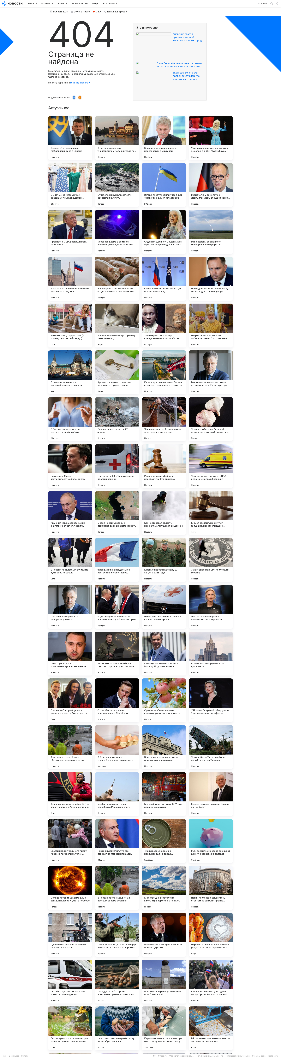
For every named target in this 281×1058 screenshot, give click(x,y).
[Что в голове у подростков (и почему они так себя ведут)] (70, 325)
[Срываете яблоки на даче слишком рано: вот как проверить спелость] (164, 700)
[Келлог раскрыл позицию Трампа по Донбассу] (211, 794)
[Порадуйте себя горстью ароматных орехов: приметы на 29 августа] (117, 982)
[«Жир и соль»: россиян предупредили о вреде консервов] (164, 841)
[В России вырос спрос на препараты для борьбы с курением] (70, 419)
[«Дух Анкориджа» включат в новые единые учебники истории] (117, 607)
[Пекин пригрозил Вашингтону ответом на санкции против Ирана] (211, 888)
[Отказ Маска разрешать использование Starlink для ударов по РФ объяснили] (117, 700)
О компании (14, 1056)
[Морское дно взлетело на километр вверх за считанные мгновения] (164, 888)
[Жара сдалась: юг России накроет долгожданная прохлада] (164, 419)
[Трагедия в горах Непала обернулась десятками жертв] (70, 747)
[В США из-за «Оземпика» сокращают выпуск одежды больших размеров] (70, 185)
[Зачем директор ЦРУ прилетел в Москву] (211, 560)
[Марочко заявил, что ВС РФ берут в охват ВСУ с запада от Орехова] (117, 935)
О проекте (162, 1056)
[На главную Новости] (14, 3)
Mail (4, 1056)
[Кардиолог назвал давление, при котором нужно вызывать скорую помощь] (164, 1028)
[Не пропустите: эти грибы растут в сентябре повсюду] (117, 1028)
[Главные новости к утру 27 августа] (117, 419)
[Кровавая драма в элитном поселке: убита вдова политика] (117, 232)
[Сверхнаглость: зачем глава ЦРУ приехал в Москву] (164, 279)
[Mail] (4, 3)
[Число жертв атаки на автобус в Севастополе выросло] (164, 607)
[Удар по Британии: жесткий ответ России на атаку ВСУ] (70, 279)
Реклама (24, 1056)
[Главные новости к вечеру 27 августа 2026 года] (164, 560)
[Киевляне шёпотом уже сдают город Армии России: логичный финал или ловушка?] (211, 982)
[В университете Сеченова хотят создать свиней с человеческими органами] (117, 279)
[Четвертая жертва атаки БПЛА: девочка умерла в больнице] (211, 466)
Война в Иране (82, 12)
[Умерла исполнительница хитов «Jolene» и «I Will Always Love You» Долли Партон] (211, 138)
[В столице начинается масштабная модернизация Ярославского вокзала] (70, 372)
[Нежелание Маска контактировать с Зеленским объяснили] (70, 466)
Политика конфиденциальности (210, 1056)
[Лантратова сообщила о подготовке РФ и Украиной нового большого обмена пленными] (211, 607)
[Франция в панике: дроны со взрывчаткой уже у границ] (117, 560)
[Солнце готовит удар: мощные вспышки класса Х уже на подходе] (70, 888)
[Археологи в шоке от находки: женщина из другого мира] (117, 372)
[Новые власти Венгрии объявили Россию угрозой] (164, 935)
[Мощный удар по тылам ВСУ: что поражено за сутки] (164, 794)
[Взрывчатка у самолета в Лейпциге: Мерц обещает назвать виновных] (211, 185)
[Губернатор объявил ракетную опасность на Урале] (70, 935)
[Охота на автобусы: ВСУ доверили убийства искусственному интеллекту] (70, 607)
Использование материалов (238, 1056)
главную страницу (80, 82)
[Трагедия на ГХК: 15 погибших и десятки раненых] (117, 466)
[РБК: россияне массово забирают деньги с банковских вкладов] (211, 841)
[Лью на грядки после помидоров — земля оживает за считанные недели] (70, 1028)
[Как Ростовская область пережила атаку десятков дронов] (164, 513)
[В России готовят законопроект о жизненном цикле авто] (211, 1028)
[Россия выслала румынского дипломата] (211, 654)
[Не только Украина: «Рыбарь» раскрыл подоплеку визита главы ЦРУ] (117, 654)
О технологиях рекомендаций (181, 1056)
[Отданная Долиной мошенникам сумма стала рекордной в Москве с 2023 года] (164, 232)
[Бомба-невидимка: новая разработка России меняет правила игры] (117, 794)
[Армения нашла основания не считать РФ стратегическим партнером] (70, 513)
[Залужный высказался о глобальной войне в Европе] (70, 138)
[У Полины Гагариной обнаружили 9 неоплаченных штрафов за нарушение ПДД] (211, 700)
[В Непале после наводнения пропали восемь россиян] (117, 888)
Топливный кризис (117, 12)
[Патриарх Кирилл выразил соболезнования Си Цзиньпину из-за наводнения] (211, 325)
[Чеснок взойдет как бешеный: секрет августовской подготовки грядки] (211, 419)
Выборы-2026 (60, 12)
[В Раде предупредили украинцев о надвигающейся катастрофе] (164, 185)
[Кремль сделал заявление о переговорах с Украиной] (164, 138)
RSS (154, 1056)
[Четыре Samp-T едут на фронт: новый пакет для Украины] (211, 747)
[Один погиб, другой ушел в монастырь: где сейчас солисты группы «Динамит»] (70, 700)
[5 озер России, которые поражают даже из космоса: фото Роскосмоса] (117, 513)
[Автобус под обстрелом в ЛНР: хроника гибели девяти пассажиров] (70, 982)
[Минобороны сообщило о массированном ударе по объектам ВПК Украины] (211, 232)
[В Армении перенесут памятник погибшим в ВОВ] (164, 982)
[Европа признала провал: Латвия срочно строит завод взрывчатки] (164, 372)
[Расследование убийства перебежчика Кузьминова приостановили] (164, 466)
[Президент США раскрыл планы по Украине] (70, 232)
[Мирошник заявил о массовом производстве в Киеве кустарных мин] (211, 372)
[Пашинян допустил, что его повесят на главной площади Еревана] (117, 841)
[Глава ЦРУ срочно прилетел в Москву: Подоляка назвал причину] (164, 654)
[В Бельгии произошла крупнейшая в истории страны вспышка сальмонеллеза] (117, 747)
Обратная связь (258, 1056)
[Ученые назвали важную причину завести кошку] (117, 325)
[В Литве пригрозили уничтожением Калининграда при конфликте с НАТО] (117, 138)
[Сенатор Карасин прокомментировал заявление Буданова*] (70, 654)
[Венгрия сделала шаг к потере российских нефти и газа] (164, 747)
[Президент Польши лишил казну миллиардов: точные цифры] (211, 279)
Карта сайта (273, 1056)
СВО (98, 12)
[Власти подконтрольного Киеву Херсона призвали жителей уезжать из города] (70, 841)
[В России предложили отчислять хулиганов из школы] (70, 560)
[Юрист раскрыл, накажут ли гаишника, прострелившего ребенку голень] (211, 513)
